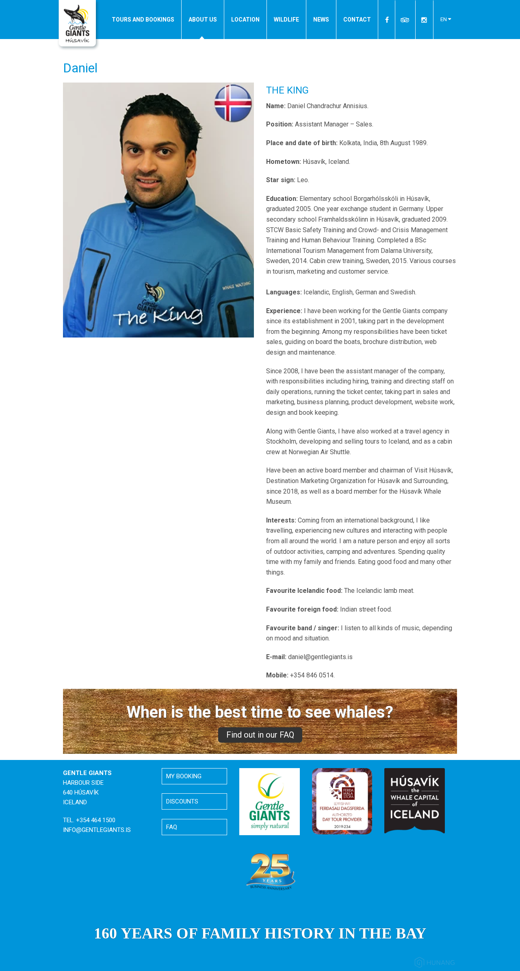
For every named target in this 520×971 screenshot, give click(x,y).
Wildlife (286, 19)
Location (245, 19)
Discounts (182, 801)
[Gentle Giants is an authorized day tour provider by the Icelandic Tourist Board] (342, 800)
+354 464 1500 (95, 820)
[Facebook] (387, 19)
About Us (202, 19)
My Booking (184, 776)
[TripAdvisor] (405, 19)
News (321, 19)
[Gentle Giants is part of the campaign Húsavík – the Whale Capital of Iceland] (414, 800)
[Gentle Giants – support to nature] (269, 801)
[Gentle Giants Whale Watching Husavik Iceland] (78, 25)
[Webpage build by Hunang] (434, 964)
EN (444, 19)
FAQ (171, 827)
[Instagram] (424, 19)
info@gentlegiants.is (97, 830)
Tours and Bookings (143, 19)
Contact (357, 19)
